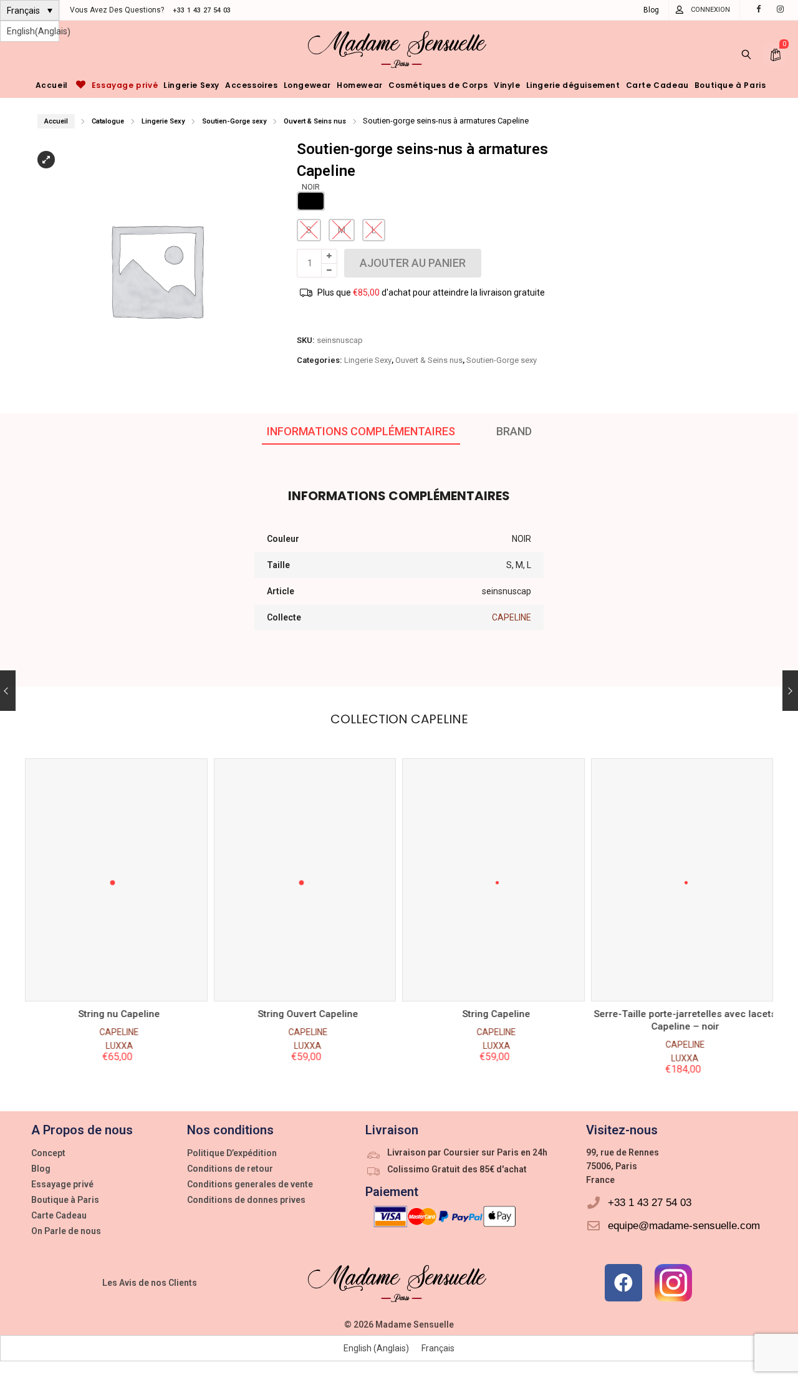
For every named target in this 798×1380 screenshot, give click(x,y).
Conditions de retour (230, 1169)
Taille (113, 926)
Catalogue (108, 121)
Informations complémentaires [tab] (361, 431)
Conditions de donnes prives (246, 1200)
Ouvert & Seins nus (315, 121)
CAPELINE (511, 617)
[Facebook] (623, 1282)
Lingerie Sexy (163, 121)
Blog (651, 10)
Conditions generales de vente (250, 1184)
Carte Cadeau (59, 1215)
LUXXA (119, 1046)
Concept (48, 1153)
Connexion (710, 10)
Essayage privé (62, 1184)
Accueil (56, 121)
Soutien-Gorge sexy (234, 121)
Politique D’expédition (232, 1153)
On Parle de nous (66, 1231)
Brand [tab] (514, 431)
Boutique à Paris (65, 1200)
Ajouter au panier (116, 983)
